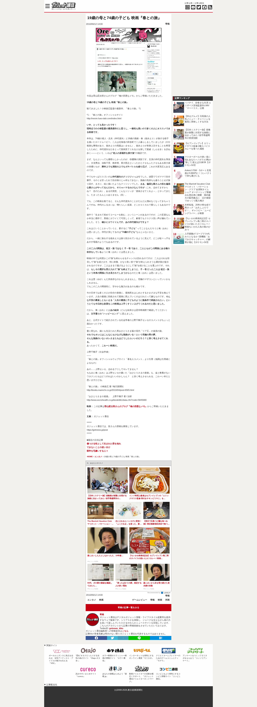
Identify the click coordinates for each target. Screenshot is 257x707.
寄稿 (167, 24)
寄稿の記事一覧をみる (128, 607)
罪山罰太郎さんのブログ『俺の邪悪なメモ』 (125, 406)
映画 (101, 600)
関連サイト (51, 645)
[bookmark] (160, 638)
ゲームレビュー (139, 600)
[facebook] (96, 638)
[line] (139, 638)
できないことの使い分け (98, 447)
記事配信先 (51, 685)
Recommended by (154, 592)
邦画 (167, 600)
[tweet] (112, 638)
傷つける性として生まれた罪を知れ (104, 443)
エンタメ (91, 600)
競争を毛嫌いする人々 (97, 451)
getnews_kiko (116, 628)
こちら (125, 631)
